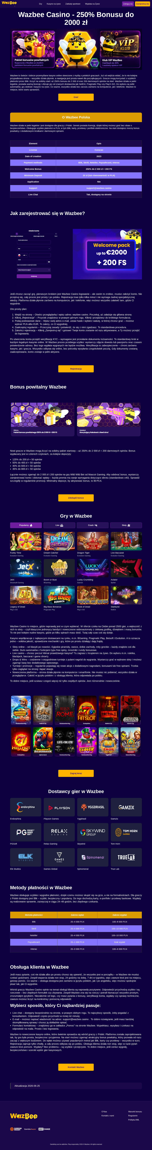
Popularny (24, 525)
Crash (91, 525)
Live (57, 525)
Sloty (124, 525)
